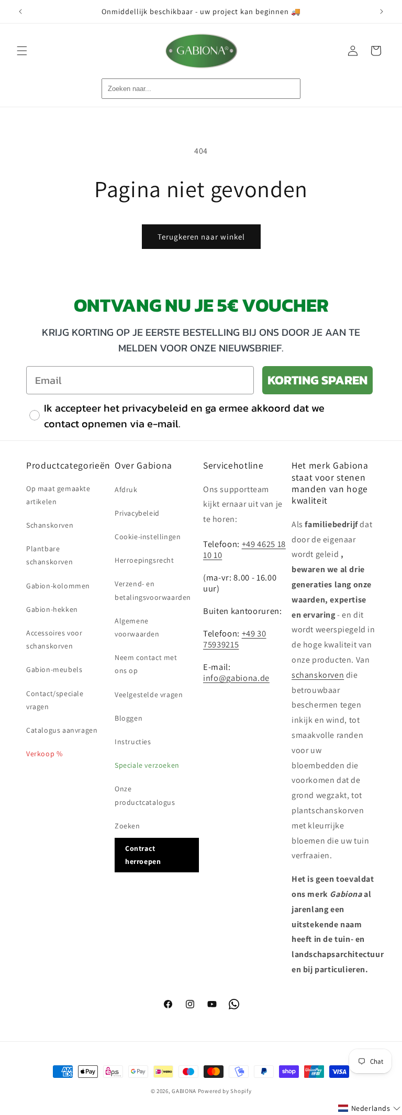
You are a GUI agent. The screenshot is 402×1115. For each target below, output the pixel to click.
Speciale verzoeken (147, 765)
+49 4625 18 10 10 (244, 549)
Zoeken (127, 825)
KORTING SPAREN (317, 380)
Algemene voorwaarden (137, 627)
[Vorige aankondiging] (20, 11)
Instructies (133, 741)
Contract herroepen (143, 855)
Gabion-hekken (52, 609)
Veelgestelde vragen (149, 694)
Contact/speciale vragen (55, 700)
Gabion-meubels (54, 669)
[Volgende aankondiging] (381, 11)
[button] (22, 50)
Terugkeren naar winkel (201, 237)
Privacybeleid (137, 513)
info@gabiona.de (236, 678)
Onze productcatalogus (145, 795)
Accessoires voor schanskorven (54, 639)
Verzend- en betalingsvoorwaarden (153, 590)
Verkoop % (44, 753)
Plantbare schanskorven (49, 555)
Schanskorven (49, 525)
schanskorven (318, 674)
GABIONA (184, 1091)
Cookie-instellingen (148, 536)
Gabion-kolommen (58, 585)
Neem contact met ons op (146, 664)
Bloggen (128, 718)
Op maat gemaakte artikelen (58, 495)
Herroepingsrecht (144, 560)
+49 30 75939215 (234, 639)
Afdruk (126, 489)
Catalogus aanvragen (61, 730)
